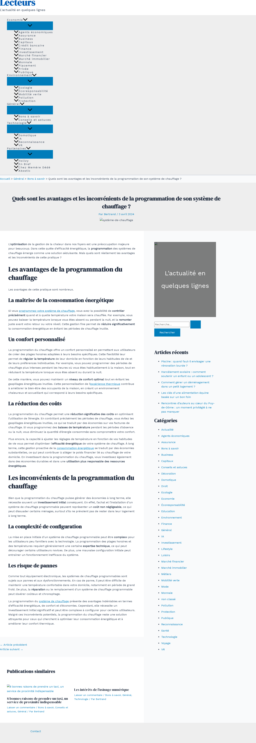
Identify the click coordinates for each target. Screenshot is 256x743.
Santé (165, 630)
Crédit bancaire (31, 45)
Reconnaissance (31, 141)
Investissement (31, 52)
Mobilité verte (30, 94)
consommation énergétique (75, 448)
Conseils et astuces (34, 119)
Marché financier (32, 55)
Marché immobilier (34, 58)
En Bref (24, 164)
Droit (164, 486)
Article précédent (13, 644)
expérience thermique (105, 384)
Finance (25, 48)
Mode (165, 586)
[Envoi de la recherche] (195, 324)
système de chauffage (54, 601)
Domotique (27, 135)
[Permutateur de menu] (30, 25)
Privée (23, 68)
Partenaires (16, 148)
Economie (15, 19)
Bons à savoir (29, 116)
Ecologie (25, 87)
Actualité (167, 429)
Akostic (24, 170)
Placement (27, 65)
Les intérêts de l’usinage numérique (101, 689)
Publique (25, 72)
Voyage (165, 643)
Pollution (26, 97)
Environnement (19, 75)
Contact (35, 731)
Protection (27, 100)
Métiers (166, 574)
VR (20, 145)
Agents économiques (35, 32)
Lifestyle (167, 549)
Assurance (27, 35)
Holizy (23, 160)
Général (13, 104)
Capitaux (25, 42)
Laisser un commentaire (21, 707)
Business (25, 38)
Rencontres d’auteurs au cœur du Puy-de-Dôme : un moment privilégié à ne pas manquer (188, 407)
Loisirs (165, 555)
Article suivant (11, 649)
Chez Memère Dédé (34, 167)
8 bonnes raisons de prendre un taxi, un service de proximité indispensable (37, 700)
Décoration (168, 473)
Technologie (17, 123)
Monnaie (25, 62)
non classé (168, 599)
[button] (25, 19)
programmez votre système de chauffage (47, 310)
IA (20, 138)
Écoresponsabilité (33, 90)
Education (168, 511)
